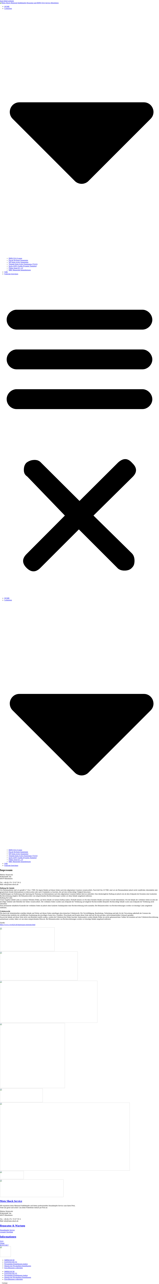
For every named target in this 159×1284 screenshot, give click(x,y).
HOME (7, 6)
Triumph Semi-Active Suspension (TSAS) (23, 264)
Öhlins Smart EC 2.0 (16, 268)
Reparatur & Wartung (12, 1225)
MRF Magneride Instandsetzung (20, 270)
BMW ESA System (15, 258)
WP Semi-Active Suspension (18, 262)
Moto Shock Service (11, 1201)
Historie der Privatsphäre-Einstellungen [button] (17, 1266)
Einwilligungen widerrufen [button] (13, 1268)
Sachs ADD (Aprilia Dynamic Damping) (23, 266)
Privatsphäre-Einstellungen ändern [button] (16, 1264)
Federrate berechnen (11, 274)
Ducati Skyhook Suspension (18, 260)
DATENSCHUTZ (10, 1262)
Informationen (8, 1236)
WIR (6, 272)
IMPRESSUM (9, 1260)
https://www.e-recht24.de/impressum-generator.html (17, 925)
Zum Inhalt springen (7, 1)
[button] (79, 436)
